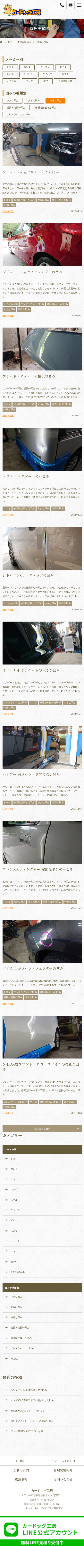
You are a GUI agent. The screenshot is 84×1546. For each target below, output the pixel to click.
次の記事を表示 (42, 1128)
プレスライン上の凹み (18, 114)
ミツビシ (28, 74)
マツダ (62, 67)
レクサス (11, 81)
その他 (14, 1358)
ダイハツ (47, 74)
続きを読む (8, 211)
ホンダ (26, 67)
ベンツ (29, 81)
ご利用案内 (21, 1470)
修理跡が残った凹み (45, 107)
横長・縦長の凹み (16, 107)
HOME (8, 42)
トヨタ (10, 67)
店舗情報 (21, 1479)
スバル (10, 74)
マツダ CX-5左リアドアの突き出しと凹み (32, 1400)
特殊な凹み (42, 42)
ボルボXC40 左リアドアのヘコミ (28, 1410)
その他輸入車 (65, 81)
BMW (45, 81)
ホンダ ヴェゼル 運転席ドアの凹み (29, 1390)
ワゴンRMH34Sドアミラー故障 (27, 1431)
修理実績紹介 (24, 42)
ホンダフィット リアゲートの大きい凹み (32, 1421)
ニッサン (45, 67)
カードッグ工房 (42, 1490)
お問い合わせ (63, 1479)
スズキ (65, 74)
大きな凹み (34, 100)
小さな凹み (12, 100)
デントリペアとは (63, 1461)
